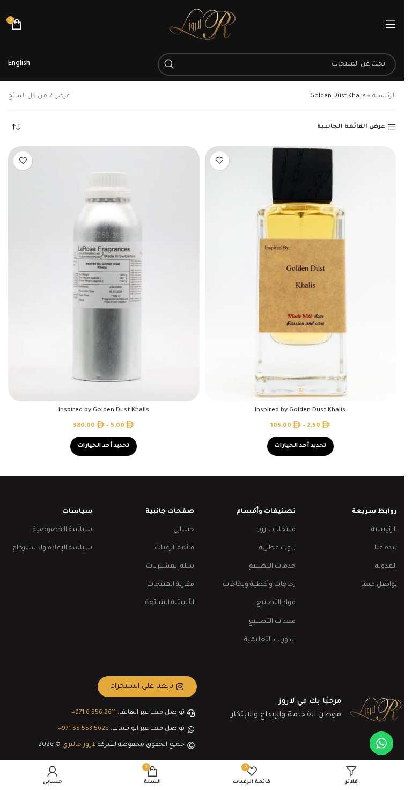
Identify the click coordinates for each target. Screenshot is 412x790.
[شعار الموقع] (202, 24)
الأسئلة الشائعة (169, 603)
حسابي (183, 530)
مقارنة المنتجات (170, 585)
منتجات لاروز (277, 530)
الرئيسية (384, 96)
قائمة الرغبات (174, 548)
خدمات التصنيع (272, 566)
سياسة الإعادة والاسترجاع (52, 548)
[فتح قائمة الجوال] (390, 24)
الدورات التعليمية (270, 640)
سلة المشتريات (170, 566)
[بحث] (169, 64)
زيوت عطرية (277, 548)
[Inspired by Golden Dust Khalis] (300, 273)
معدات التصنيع (272, 622)
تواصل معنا (379, 585)
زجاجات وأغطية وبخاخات (259, 585)
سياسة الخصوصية (62, 530)
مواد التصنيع (276, 603)
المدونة (386, 566)
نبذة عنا (385, 548)
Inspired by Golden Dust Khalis (300, 410)
